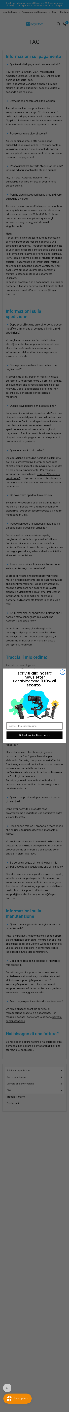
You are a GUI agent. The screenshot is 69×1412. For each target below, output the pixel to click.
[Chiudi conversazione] (62, 672)
